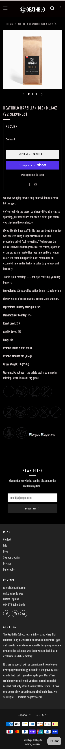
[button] (29, 94)
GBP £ (40, 714)
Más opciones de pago (32, 175)
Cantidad (10, 139)
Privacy (7, 563)
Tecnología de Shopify (32, 740)
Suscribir (30, 508)
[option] (32, 59)
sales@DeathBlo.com (14, 587)
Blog (5, 551)
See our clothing (11, 557)
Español (22, 714)
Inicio (9, 24)
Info (5, 545)
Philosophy (9, 569)
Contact (7, 539)
